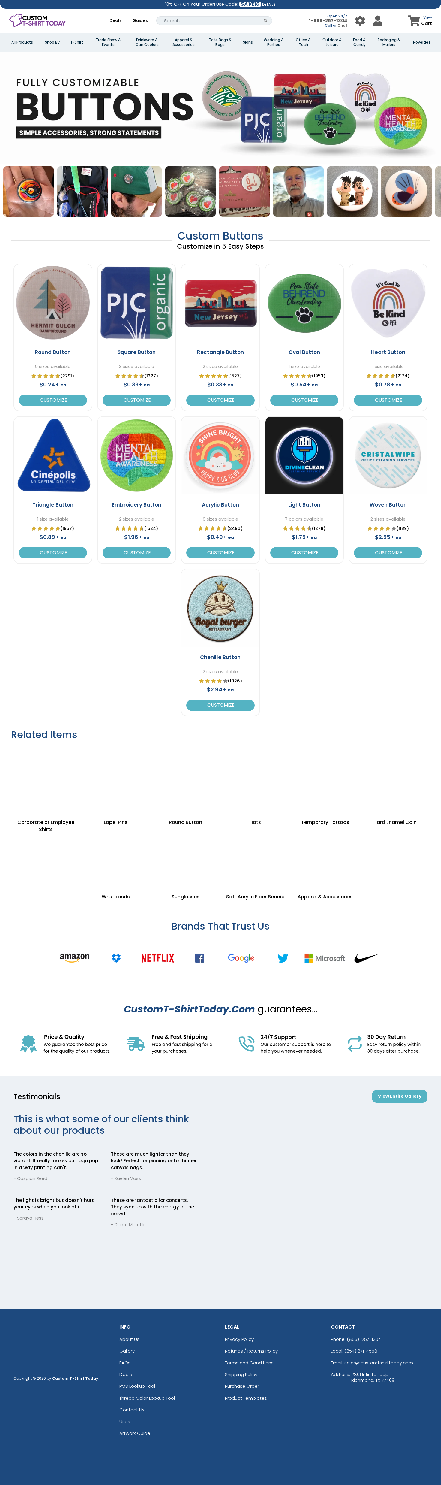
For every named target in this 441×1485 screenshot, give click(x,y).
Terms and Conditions (249, 1362)
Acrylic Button (220, 504)
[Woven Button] (388, 455)
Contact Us (132, 1410)
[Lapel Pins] (115, 775)
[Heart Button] (388, 303)
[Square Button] (137, 303)
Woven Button (388, 504)
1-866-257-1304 (328, 20)
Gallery (127, 1351)
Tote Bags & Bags (220, 42)
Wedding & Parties (274, 42)
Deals (116, 20)
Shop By (52, 42)
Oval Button (304, 352)
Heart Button (388, 352)
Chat (342, 25)
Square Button (137, 352)
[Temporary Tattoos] (325, 775)
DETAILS (269, 4)
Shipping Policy (241, 1374)
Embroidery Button (136, 504)
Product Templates (246, 1398)
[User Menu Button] (360, 20)
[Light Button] (304, 455)
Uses (124, 1421)
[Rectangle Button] (220, 303)
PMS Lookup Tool (137, 1386)
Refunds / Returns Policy (251, 1351)
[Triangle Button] (53, 455)
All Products (22, 42)
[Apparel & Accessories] (325, 857)
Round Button (53, 352)
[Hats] (255, 775)
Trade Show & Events (108, 42)
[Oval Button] (304, 303)
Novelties (421, 42)
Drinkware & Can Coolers (147, 42)
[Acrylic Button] (220, 455)
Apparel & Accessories (183, 42)
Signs (248, 42)
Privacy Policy (239, 1339)
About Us (129, 1339)
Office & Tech (303, 42)
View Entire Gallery (400, 1096)
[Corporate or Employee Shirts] (46, 775)
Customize (53, 400)
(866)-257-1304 (364, 1339)
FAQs (124, 1362)
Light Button (304, 504)
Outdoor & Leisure (332, 42)
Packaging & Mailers (389, 42)
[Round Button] (53, 303)
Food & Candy (359, 42)
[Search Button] (265, 20)
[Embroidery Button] (137, 455)
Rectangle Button (220, 352)
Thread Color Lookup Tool (147, 1398)
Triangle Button (53, 504)
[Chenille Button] (220, 608)
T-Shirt (76, 42)
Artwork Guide (134, 1433)
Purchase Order (242, 1386)
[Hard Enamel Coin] (395, 775)
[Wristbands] (115, 857)
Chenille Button (220, 657)
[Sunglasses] (185, 857)
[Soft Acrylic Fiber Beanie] (255, 857)
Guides (140, 20)
